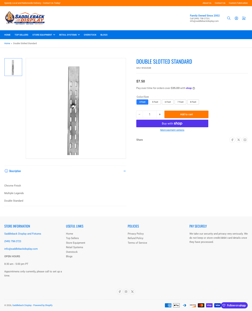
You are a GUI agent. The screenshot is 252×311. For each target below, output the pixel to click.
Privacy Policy (136, 233)
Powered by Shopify (42, 305)
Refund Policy (135, 238)
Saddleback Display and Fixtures (22, 233)
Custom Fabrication (238, 3)
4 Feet (142, 102)
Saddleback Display (22, 305)
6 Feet (168, 102)
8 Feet (193, 102)
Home (7, 34)
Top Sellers (21, 34)
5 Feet (155, 102)
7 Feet (180, 102)
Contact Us (220, 3)
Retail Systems (68, 34)
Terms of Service (137, 242)
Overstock (90, 34)
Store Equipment (42, 34)
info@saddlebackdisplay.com (21, 248)
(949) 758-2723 (12, 241)
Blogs (103, 34)
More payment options (172, 130)
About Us (207, 3)
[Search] (229, 18)
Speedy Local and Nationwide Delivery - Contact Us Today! (32, 3)
